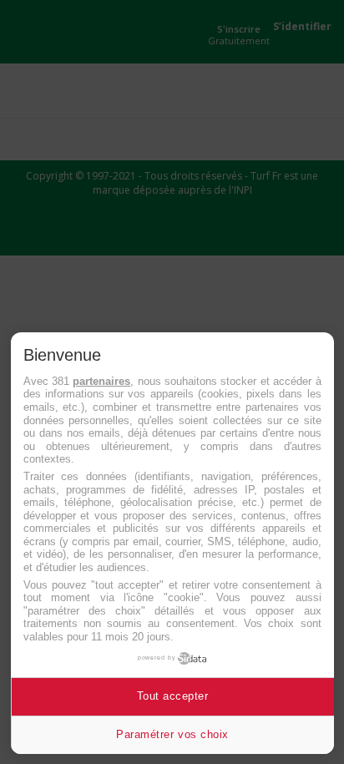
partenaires (101, 381)
